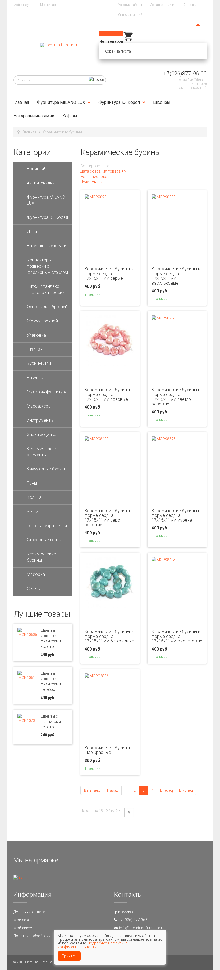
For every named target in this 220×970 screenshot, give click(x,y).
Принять (69, 956)
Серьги (34, 588)
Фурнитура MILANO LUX (61, 102)
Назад (112, 790)
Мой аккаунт (22, 5)
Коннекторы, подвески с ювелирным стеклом (47, 266)
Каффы (69, 115)
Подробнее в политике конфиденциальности (92, 945)
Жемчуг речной (42, 321)
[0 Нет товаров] (128, 40)
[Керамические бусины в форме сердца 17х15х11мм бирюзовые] (110, 582)
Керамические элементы (41, 451)
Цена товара (91, 182)
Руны (32, 483)
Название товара (96, 177)
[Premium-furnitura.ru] (60, 45)
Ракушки (35, 377)
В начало (92, 790)
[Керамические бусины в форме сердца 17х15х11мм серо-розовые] (97, 439)
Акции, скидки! (41, 183)
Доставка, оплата (162, 5)
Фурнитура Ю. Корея (119, 102)
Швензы (161, 102)
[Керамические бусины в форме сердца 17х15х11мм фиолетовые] (164, 559)
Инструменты (40, 420)
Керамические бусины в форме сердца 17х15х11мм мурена (176, 515)
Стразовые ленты (44, 539)
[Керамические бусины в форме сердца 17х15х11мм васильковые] (164, 197)
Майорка (36, 574)
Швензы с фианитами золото (51, 721)
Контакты (190, 5)
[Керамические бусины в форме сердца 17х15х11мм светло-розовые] (164, 317)
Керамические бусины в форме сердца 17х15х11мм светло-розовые (176, 396)
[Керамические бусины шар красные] (97, 676)
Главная (21, 102)
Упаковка (36, 335)
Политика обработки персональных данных (52, 936)
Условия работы (130, 5)
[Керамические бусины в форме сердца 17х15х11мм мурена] (164, 439)
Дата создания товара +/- (103, 171)
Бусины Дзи (39, 363)
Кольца (34, 497)
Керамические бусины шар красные (107, 750)
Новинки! (36, 168)
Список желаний (130, 15)
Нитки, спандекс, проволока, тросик (46, 289)
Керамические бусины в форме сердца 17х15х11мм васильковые (176, 276)
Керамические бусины (41, 557)
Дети (32, 231)
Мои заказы (49, 5)
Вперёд (166, 790)
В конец (186, 790)
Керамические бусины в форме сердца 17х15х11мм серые (109, 273)
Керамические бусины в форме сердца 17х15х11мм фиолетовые (177, 636)
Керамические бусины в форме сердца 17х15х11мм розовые (109, 394)
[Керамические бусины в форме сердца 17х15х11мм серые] (96, 197)
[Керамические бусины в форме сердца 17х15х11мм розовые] (110, 340)
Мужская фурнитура (47, 391)
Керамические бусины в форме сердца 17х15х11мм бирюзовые (109, 636)
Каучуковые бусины (47, 468)
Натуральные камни (33, 115)
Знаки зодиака (41, 434)
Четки (32, 511)
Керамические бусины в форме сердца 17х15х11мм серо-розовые (109, 518)
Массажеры (39, 406)
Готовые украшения (47, 525)
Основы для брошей (47, 306)
